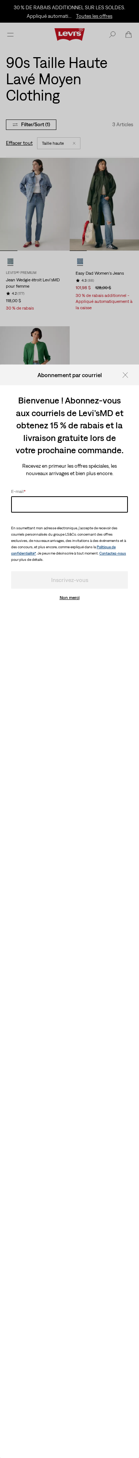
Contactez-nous (112, 553)
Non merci (70, 597)
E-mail (18, 491)
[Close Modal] (127, 375)
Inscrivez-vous (69, 579)
